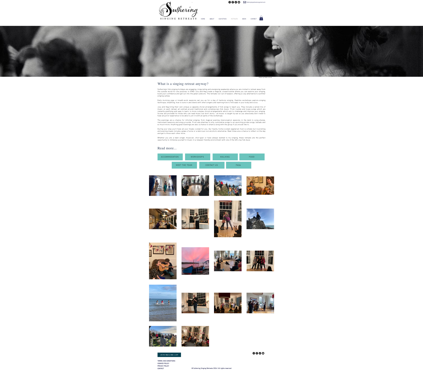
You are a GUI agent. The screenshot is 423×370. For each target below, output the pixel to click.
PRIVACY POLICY (163, 366)
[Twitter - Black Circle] (236, 2)
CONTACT (161, 369)
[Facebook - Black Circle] (233, 2)
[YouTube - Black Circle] (239, 2)
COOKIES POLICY (163, 363)
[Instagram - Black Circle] (229, 2)
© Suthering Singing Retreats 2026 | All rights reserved (211, 368)
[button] (261, 18)
